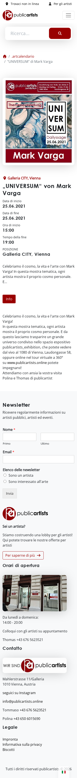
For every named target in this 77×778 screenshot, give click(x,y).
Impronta (10, 739)
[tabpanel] (38, 347)
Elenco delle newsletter (21, 470)
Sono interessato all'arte (28, 481)
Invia (9, 493)
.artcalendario (23, 56)
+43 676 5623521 (33, 710)
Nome (9, 429)
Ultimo (45, 443)
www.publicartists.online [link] (27, 362)
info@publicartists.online (23, 701)
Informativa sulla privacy (22, 744)
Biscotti (9, 749)
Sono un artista (21, 475)
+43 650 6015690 (26, 718)
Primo (6, 443)
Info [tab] (9, 299)
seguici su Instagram (19, 692)
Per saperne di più (21, 555)
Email (8, 452)
